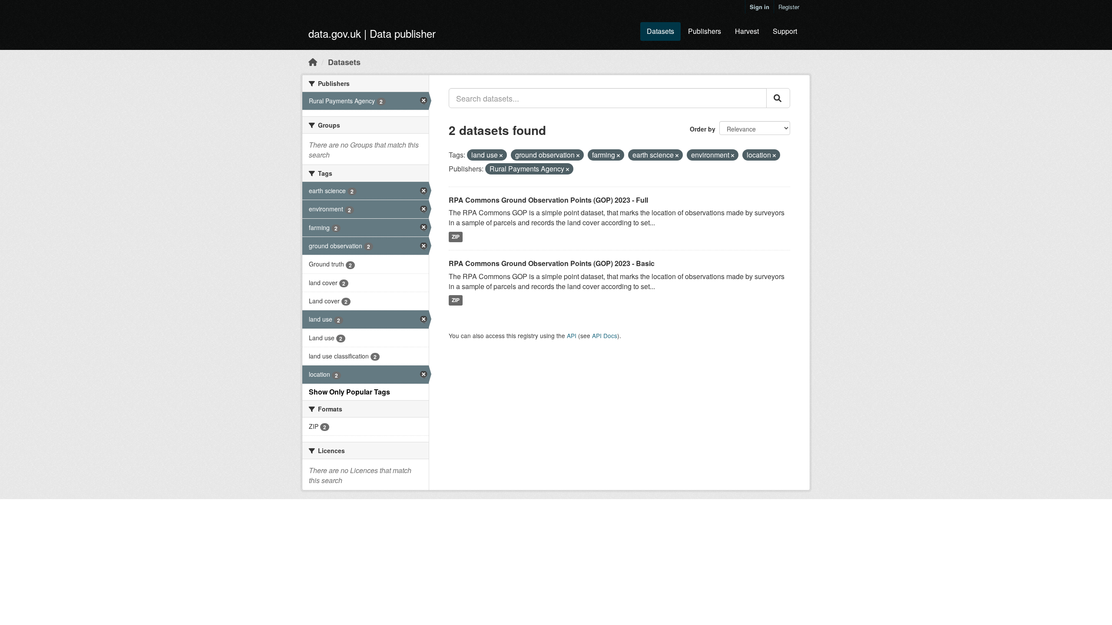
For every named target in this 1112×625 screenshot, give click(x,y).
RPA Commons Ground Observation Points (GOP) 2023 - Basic (552, 263)
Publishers (704, 31)
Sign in (759, 7)
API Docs (604, 335)
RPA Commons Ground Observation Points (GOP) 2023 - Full (548, 200)
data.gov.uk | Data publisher (372, 33)
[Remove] (501, 155)
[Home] (312, 61)
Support (785, 31)
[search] (778, 98)
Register (788, 7)
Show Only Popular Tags (349, 392)
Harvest (747, 31)
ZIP (456, 236)
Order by (702, 129)
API (571, 335)
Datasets (660, 31)
